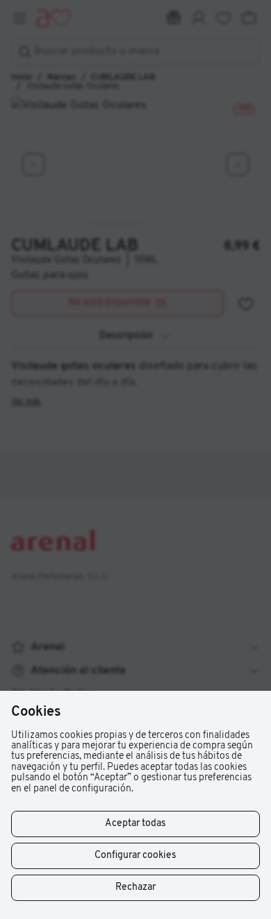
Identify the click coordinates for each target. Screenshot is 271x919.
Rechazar (135, 887)
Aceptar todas (135, 823)
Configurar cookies (135, 855)
